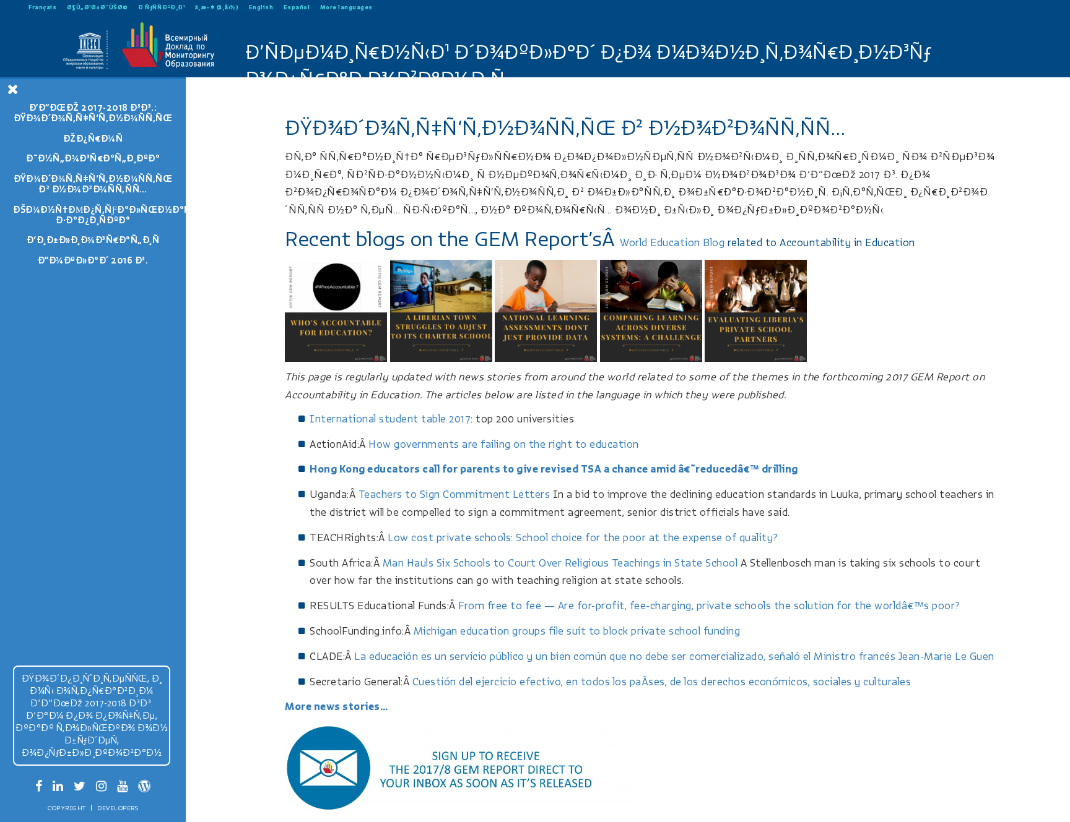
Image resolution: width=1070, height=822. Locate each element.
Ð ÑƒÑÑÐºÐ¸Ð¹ (161, 7)
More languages (346, 7)
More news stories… (336, 707)
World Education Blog (672, 243)
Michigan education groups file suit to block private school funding (577, 631)
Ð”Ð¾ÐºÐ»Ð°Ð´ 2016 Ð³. (93, 260)
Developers (117, 807)
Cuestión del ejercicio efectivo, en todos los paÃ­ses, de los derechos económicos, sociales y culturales (661, 682)
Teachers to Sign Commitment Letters (454, 494)
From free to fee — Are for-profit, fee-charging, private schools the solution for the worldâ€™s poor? (709, 606)
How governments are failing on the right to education (503, 444)
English (261, 7)
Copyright (67, 807)
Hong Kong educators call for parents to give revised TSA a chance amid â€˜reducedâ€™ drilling (554, 469)
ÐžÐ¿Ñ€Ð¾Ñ (93, 138)
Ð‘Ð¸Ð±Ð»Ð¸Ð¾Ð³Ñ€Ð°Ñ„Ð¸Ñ (93, 240)
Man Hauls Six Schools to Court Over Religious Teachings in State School (560, 563)
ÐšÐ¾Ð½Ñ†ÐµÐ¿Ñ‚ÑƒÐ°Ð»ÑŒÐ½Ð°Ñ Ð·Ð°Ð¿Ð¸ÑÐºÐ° (99, 215)
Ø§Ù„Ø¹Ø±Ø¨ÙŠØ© (97, 7)
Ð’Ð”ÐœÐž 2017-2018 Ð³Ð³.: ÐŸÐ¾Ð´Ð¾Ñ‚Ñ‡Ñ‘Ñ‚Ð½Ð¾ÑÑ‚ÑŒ (93, 113)
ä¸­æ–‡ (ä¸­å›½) (217, 7)
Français (42, 7)
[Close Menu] (13, 89)
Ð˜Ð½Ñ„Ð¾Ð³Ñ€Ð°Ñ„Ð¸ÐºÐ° (93, 158)
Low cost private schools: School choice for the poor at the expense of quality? (583, 538)
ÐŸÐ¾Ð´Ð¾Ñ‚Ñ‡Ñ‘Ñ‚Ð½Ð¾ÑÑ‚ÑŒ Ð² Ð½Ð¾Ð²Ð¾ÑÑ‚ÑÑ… (93, 184)
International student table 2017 (390, 419)
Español (297, 7)
